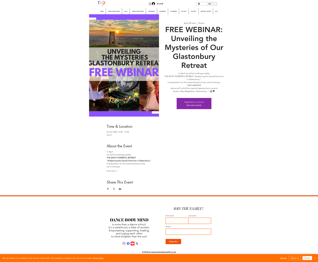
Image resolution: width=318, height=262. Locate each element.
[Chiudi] (315, 258)
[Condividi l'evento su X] (114, 189)
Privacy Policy (98, 258)
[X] (137, 243)
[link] (150, 3)
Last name (192, 215)
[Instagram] (124, 243)
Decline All (295, 258)
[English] (201, 3)
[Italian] (212, 3)
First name (170, 215)
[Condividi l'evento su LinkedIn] (120, 189)
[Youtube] (132, 243)
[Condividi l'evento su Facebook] (108, 189)
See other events (194, 105)
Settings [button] (283, 258)
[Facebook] (128, 243)
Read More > (112, 171)
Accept (307, 258)
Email (168, 226)
